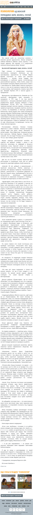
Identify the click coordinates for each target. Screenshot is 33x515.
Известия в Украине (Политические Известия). (17, 512)
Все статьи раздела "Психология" (12, 19)
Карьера (17, 500)
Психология (5, 475)
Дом (30, 500)
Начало (3, 500)
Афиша (5, 506)
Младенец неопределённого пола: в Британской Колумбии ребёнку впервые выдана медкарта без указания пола (24, 485)
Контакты (24, 506)
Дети (13, 500)
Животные (8, 503)
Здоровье (22, 500)
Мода (3, 503)
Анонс (9, 506)
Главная (27, 19)
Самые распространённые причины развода (7, 483)
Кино (19, 506)
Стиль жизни (14, 503)
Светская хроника (27, 503)
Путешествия (14, 506)
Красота (26, 500)
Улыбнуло (20, 503)
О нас (28, 506)
